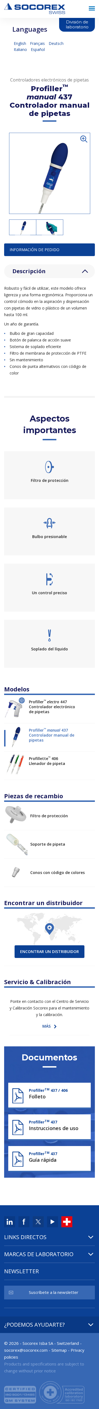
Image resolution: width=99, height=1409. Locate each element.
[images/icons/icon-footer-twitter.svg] (38, 1221)
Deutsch (56, 43)
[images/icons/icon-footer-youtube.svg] (52, 1221)
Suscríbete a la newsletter (53, 1292)
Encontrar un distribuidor (49, 951)
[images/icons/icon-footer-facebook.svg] (23, 1221)
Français (38, 43)
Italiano (21, 49)
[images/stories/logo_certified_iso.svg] (44, 1391)
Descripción (29, 271)
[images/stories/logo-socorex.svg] (34, 7)
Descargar (49, 1093)
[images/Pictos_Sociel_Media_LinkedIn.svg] (9, 1221)
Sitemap (59, 1350)
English (20, 43)
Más (46, 1026)
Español (38, 49)
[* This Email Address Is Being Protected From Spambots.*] (26, 1350)
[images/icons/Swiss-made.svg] (66, 1221)
